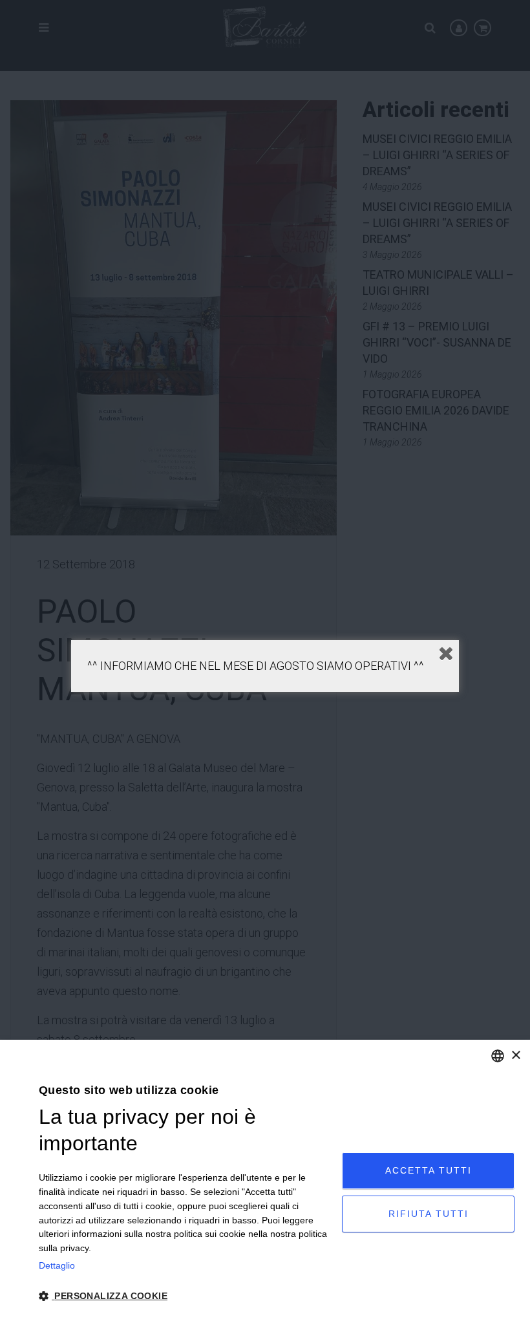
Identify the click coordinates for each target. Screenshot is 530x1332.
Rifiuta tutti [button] (428, 1213)
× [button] (515, 1055)
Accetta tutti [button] (428, 1170)
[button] (186, 1296)
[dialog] (265, 1186)
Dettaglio (57, 1265)
